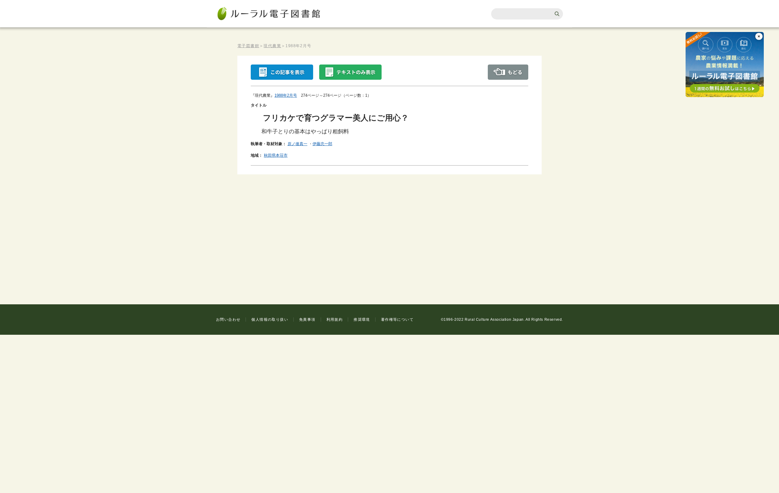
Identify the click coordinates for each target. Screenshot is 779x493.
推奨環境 (362, 319)
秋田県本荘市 (276, 155)
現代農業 (272, 46)
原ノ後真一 (297, 144)
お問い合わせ (228, 319)
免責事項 (307, 319)
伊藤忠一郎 (322, 144)
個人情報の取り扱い (269, 319)
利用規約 (335, 319)
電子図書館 (248, 46)
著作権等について (397, 319)
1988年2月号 (285, 95)
